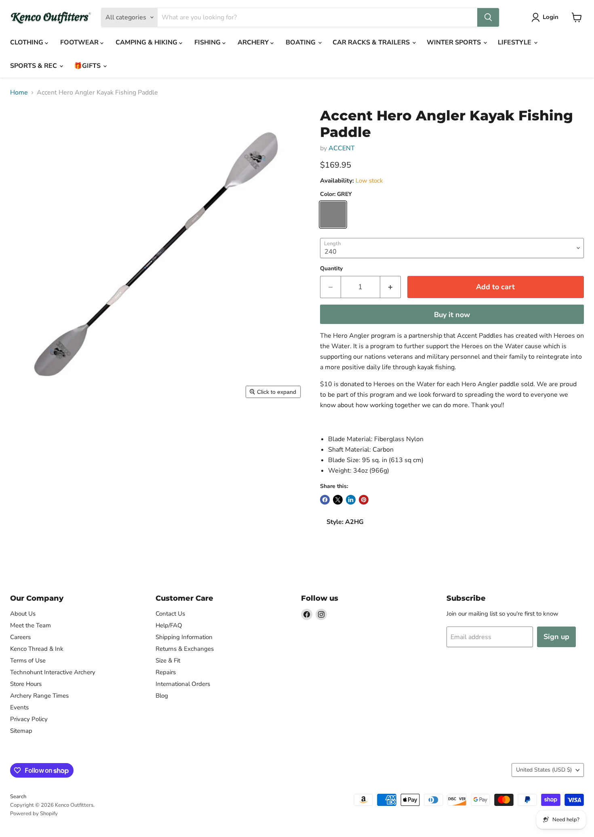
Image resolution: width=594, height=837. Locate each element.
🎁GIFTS (88, 65)
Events (19, 707)
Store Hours (26, 684)
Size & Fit (168, 660)
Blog (162, 696)
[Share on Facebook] (325, 500)
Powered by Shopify (34, 813)
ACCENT (342, 148)
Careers (20, 637)
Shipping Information (184, 637)
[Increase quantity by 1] (390, 287)
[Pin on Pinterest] (364, 500)
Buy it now (452, 315)
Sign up (556, 636)
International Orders (183, 684)
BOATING (301, 42)
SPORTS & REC (34, 65)
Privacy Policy (29, 719)
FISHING (208, 42)
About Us (23, 614)
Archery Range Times (39, 696)
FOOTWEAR (80, 42)
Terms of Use (28, 660)
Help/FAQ (169, 625)
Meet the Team (30, 625)
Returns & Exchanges (185, 649)
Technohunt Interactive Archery (52, 672)
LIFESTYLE (515, 42)
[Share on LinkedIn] (351, 500)
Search (18, 796)
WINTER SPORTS (454, 42)
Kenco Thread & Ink (36, 649)
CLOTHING (27, 42)
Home (19, 92)
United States (544, 770)
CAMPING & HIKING (147, 42)
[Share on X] (338, 500)
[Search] (488, 17)
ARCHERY (254, 42)
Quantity (331, 268)
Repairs (166, 672)
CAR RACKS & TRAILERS (372, 42)
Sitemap (21, 731)
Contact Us (170, 614)
